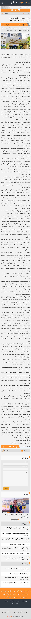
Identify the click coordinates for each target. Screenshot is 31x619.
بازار (27, 594)
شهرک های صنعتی (18, 591)
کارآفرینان (11, 597)
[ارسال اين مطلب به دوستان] (12, 10)
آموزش (6, 597)
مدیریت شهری (16, 594)
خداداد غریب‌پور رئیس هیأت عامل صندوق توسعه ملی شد (15, 554)
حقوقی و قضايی (23, 597)
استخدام (16, 597)
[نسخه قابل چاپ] (19, 10)
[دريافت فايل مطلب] (15, 10)
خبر (29, 13)
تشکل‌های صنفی (9, 591)
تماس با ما (18, 601)
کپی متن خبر (26, 451)
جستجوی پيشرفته (15, 603)
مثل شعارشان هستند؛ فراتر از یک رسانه (19, 544)
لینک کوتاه (6, 451)
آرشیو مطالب (24, 601)
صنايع (24, 13)
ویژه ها (26, 494)
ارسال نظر (6, 489)
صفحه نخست (27, 591)
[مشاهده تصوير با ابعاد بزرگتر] (27, 35)
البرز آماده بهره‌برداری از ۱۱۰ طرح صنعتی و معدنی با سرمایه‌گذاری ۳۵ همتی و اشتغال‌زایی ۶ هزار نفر (17, 558)
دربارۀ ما (12, 601)
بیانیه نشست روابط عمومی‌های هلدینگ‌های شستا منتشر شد (19, 19)
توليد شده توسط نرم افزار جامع (15, 616)
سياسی (23, 594)
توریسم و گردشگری (7, 594)
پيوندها (6, 601)
